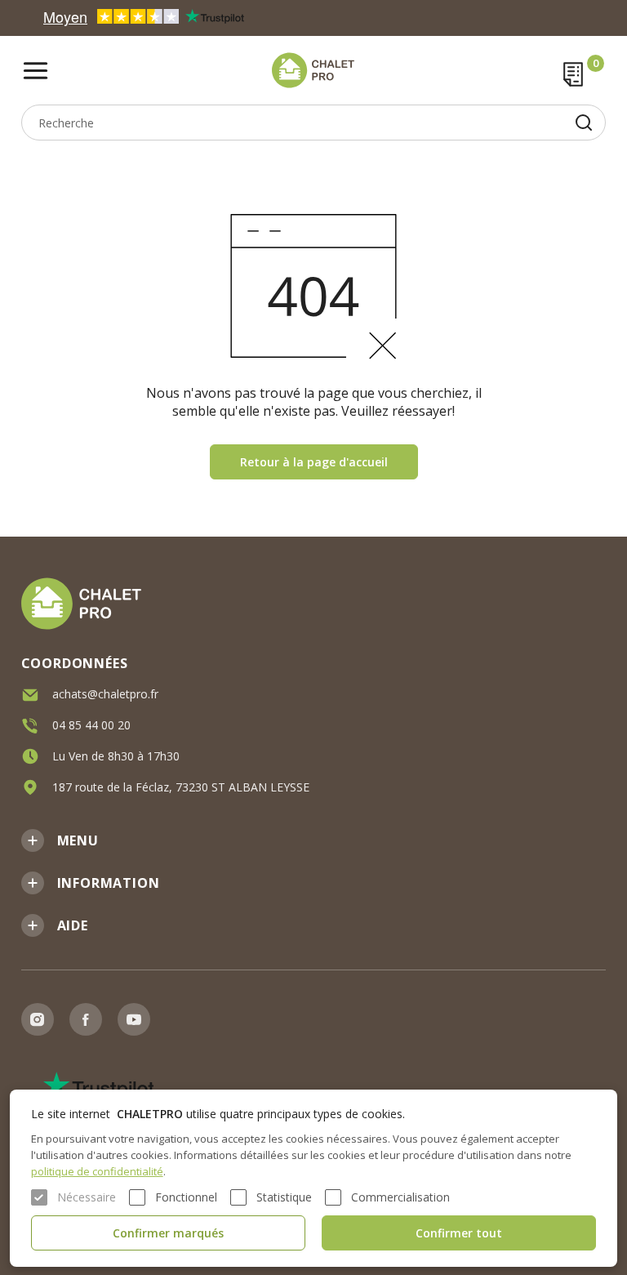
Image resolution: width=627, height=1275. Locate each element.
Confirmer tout (459, 1233)
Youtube (134, 1019)
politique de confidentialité (97, 1171)
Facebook (85, 1019)
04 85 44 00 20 (91, 725)
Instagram (37, 1019)
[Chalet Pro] (313, 70)
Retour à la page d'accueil (314, 462)
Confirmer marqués (168, 1233)
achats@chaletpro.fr (105, 694)
